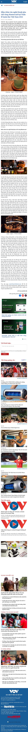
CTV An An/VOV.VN (22, 291)
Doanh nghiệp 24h (7, 575)
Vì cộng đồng (6, 649)
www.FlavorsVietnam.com (15, 284)
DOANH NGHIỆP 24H (9, 5)
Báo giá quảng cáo (5, 703)
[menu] (2, 2)
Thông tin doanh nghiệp (9, 612)
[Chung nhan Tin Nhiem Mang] (14, 722)
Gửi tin (4, 354)
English (25, 1)
